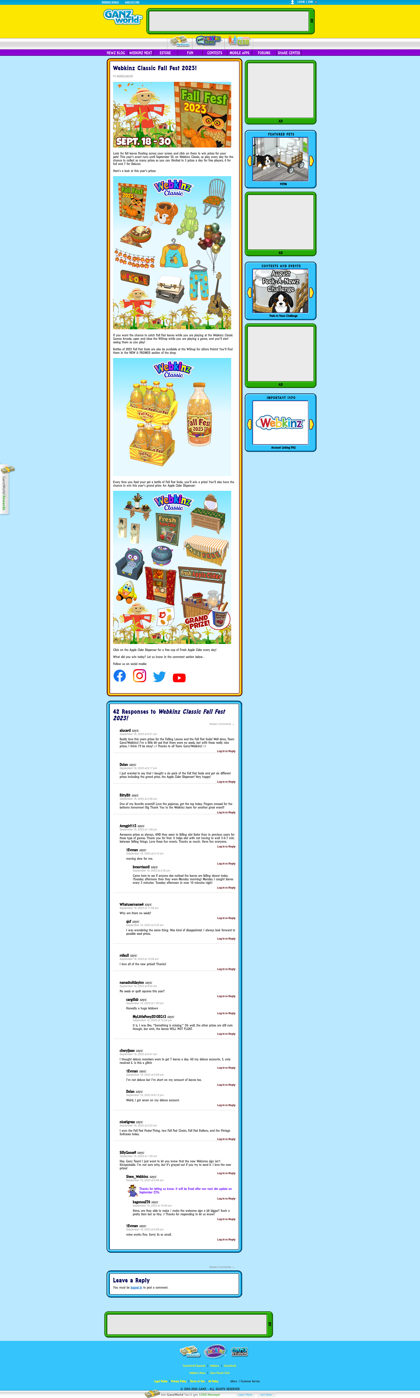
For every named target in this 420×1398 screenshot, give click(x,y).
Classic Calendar (283, 315)
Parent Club (239, 41)
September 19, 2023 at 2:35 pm (151, 870)
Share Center (289, 53)
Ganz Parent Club (219, 1373)
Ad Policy (213, 1381)
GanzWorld (230, 1365)
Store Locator (283, 447)
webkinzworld (125, 75)
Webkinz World (110, 2)
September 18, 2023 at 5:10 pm (145, 853)
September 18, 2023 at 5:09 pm (145, 1074)
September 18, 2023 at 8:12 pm (145, 1095)
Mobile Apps (239, 53)
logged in (136, 1287)
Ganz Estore (132, 2)
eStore (165, 53)
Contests (214, 53)
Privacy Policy (178, 1381)
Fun (190, 53)
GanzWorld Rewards (194, 1365)
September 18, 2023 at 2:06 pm (138, 798)
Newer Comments (222, 724)
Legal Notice (160, 1381)
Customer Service (250, 1381)
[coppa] (119, 681)
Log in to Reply (226, 751)
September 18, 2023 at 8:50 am (138, 986)
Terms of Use (197, 1381)
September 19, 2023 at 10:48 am (152, 1205)
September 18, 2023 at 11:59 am (139, 908)
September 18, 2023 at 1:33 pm (145, 1003)
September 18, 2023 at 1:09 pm (138, 829)
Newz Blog (116, 53)
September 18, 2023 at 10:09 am (139, 959)
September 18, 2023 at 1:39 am (138, 1156)
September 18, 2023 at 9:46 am (145, 1180)
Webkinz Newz (208, 41)
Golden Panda (283, 184)
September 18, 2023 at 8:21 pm (138, 734)
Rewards (180, 41)
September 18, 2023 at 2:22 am (138, 1125)
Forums (264, 53)
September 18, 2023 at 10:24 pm (152, 1020)
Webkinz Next (140, 53)
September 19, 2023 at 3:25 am (145, 925)
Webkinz (214, 1365)
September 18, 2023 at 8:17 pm (138, 768)
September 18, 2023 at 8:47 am (138, 1054)
